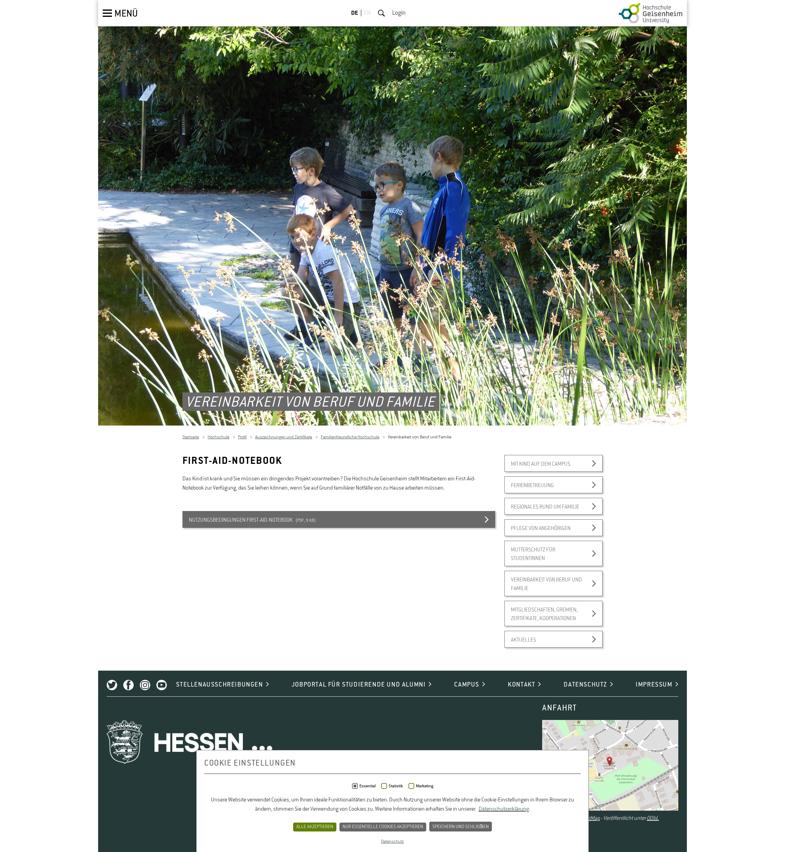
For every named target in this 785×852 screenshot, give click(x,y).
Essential (367, 786)
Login (399, 13)
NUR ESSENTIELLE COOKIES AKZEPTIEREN (383, 827)
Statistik (396, 786)
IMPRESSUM (654, 685)
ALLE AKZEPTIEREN (314, 827)
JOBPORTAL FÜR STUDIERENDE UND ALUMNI (359, 685)
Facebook (128, 685)
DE (354, 13)
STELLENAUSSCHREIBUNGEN (219, 685)
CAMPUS (466, 685)
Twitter (112, 685)
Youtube (161, 685)
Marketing (424, 786)
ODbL (653, 819)
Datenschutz (392, 841)
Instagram (145, 685)
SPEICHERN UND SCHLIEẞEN (460, 827)
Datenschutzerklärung (504, 809)
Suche (381, 13)
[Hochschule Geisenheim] (650, 13)
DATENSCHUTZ (585, 685)
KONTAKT (521, 685)
